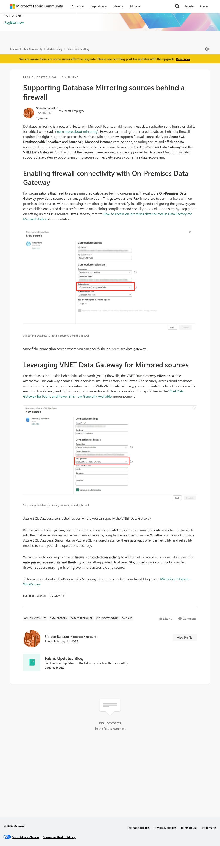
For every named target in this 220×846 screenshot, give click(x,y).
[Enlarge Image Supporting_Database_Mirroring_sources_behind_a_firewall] (110, 279)
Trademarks (209, 827)
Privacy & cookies (165, 827)
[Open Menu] (207, 49)
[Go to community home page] (36, 6)
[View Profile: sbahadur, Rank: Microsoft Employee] (28, 113)
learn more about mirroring (76, 131)
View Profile (184, 637)
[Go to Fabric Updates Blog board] (31, 662)
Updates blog (54, 49)
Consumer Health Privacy (59, 837)
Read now (183, 59)
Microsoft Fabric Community (26, 49)
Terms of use (189, 827)
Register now (14, 22)
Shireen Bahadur (47, 108)
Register (189, 6)
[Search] (177, 6)
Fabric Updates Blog (78, 49)
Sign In (203, 6)
